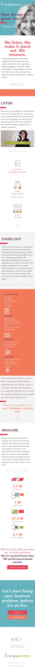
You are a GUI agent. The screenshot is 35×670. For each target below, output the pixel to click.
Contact (17, 663)
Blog (24, 663)
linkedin (16, 639)
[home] (10, 4)
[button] (32, 3)
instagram (20, 639)
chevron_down (17, 226)
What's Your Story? (17, 197)
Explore (17, 84)
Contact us (17, 612)
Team (10, 663)
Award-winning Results (17, 567)
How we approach (17, 617)
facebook (13, 639)
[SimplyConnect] (17, 655)
